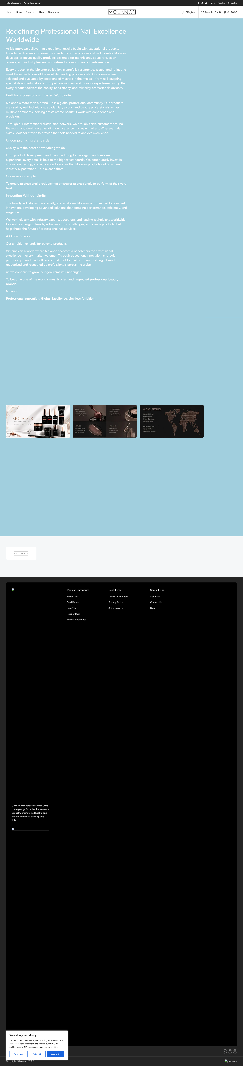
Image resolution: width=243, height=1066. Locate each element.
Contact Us (156, 602)
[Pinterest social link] (206, 3)
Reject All (37, 1054)
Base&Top (72, 608)
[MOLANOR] (21, 553)
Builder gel (72, 596)
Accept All (55, 1054)
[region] (37, 1045)
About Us (155, 596)
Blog (152, 608)
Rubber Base (73, 613)
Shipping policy (117, 608)
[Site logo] (121, 11)
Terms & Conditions (118, 596)
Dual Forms (73, 602)
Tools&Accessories (76, 619)
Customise (18, 1054)
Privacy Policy (116, 602)
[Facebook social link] (198, 3)
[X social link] (202, 3)
